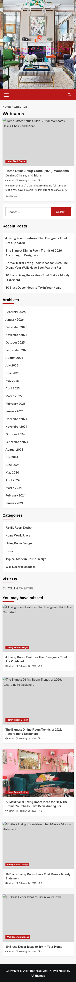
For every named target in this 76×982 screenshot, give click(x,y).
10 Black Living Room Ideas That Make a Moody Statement (37, 277)
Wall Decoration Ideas (20, 566)
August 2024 (14, 449)
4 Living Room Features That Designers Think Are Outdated (36, 240)
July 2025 (11, 365)
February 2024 (15, 495)
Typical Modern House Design (25, 559)
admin (11, 180)
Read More (11, 196)
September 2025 (16, 350)
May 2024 (12, 472)
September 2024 (16, 442)
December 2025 (16, 327)
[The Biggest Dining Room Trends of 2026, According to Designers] (38, 701)
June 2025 (12, 373)
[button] (6, 94)
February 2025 (15, 403)
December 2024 (16, 419)
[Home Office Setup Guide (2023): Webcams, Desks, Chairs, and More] (38, 142)
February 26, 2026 (27, 666)
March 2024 (13, 487)
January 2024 (14, 503)
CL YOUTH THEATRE (18, 588)
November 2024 (16, 426)
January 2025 (14, 411)
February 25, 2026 (27, 738)
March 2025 (13, 396)
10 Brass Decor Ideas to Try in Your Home (33, 287)
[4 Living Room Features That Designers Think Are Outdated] (38, 628)
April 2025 (12, 388)
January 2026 (14, 319)
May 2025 (12, 380)
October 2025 (15, 342)
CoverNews (58, 970)
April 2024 (12, 480)
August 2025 (14, 357)
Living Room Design (18, 543)
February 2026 (15, 312)
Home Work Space (16, 161)
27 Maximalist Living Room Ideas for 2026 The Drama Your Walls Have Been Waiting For (36, 265)
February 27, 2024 (27, 180)
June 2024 (12, 464)
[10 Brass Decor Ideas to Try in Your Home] (38, 918)
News (9, 551)
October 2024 (15, 434)
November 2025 (16, 334)
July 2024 (11, 457)
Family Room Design (19, 527)
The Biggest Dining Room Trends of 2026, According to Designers (33, 253)
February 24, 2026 (27, 883)
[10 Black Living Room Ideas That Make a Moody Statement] (38, 845)
